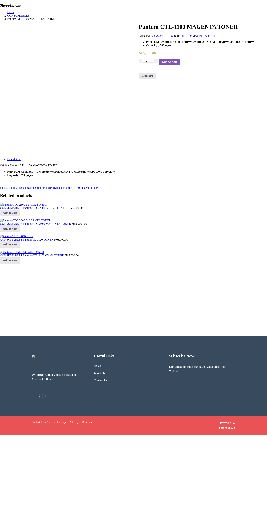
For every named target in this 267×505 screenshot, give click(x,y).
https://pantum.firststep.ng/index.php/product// (49, 187)
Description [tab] (14, 159)
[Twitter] (42, 396)
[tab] (137, 159)
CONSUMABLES (18, 15)
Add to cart (169, 62)
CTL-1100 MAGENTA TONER (198, 35)
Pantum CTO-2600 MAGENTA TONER (47, 223)
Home (10, 12)
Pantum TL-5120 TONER (38, 239)
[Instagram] (45, 396)
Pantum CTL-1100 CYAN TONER (43, 255)
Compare (147, 75)
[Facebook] (39, 396)
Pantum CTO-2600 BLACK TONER (45, 207)
